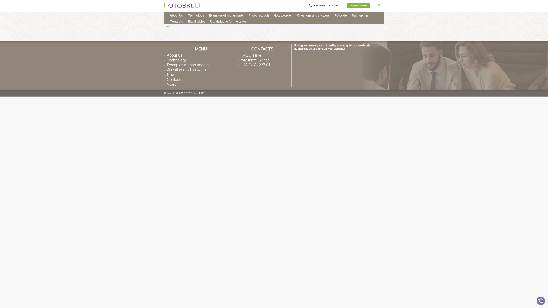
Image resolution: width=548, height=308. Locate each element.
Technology (196, 15)
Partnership (360, 15)
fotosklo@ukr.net (255, 60)
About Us (176, 15)
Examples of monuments (226, 15)
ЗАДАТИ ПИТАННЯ (358, 5)
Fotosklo (341, 15)
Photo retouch (259, 15)
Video (172, 84)
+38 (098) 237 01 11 (326, 5)
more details (363, 45)
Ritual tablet (196, 21)
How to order (283, 15)
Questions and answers (313, 15)
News (172, 74)
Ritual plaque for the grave (228, 21)
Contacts (176, 21)
